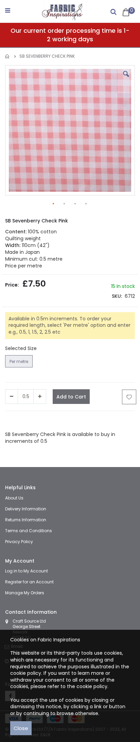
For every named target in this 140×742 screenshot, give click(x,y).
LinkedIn (57, 421)
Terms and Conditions (28, 531)
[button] (126, 79)
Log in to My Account (26, 571)
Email (99, 421)
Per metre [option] (19, 361)
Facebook (16, 421)
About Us (14, 498)
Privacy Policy (19, 541)
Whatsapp (80, 421)
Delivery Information (25, 509)
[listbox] (19, 362)
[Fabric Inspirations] (62, 10)
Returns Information (25, 520)
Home (7, 56)
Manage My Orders (24, 593)
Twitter (38, 421)
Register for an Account (29, 582)
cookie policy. (92, 686)
